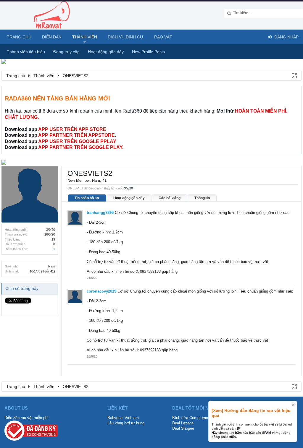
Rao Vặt (163, 37)
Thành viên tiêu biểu (26, 51)
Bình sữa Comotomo (190, 417)
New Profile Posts (148, 51)
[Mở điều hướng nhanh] (294, 75)
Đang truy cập (66, 51)
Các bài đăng (169, 198)
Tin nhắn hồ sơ (87, 198)
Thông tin (202, 198)
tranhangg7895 (100, 212)
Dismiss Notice (293, 404)
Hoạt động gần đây (129, 198)
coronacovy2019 (101, 291)
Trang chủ (19, 37)
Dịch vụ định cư (126, 37)
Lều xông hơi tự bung (125, 423)
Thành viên (84, 37)
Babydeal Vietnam (123, 417)
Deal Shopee (183, 428)
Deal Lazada (183, 423)
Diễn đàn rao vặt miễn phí (26, 417)
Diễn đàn (52, 37)
